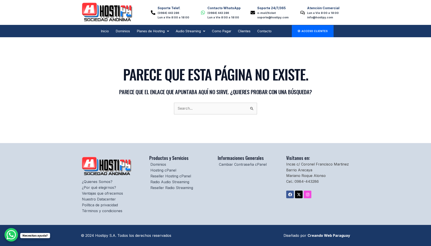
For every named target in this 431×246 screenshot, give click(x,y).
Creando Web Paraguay (329, 235)
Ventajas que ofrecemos (102, 193)
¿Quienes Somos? (97, 181)
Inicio (105, 31)
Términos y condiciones (102, 211)
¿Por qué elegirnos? (99, 187)
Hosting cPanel (163, 170)
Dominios (123, 31)
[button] (152, 31)
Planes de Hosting (151, 31)
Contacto (264, 31)
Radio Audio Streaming (169, 182)
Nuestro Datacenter (99, 199)
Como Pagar (221, 31)
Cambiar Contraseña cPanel (243, 164)
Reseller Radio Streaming (171, 187)
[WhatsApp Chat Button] (11, 235)
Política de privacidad (100, 205)
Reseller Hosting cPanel (170, 176)
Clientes (244, 31)
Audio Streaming (188, 31)
